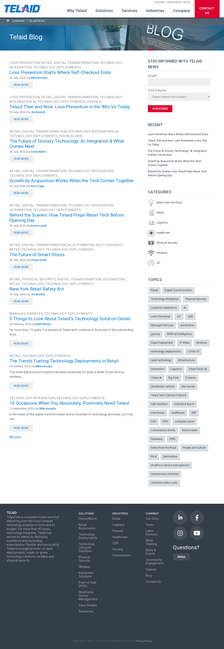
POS (153, 421)
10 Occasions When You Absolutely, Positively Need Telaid (69, 403)
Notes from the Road (169, 202)
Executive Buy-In (184, 404)
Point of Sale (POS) (87, 584)
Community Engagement (155, 561)
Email (181, 556)
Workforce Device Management (88, 595)
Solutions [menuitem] (104, 10)
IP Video (184, 342)
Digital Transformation (76, 63)
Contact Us (153, 581)
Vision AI (94, 102)
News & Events (151, 551)
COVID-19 (193, 351)
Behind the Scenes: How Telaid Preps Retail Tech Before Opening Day (177, 173)
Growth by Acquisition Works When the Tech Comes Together (71, 180)
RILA (153, 456)
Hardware (157, 439)
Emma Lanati (39, 225)
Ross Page (37, 186)
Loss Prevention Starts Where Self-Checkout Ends (60, 72)
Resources (86, 611)
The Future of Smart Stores (37, 254)
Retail (46, 63)
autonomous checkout (164, 474)
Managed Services (26, 314)
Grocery (117, 549)
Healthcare (163, 232)
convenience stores (163, 430)
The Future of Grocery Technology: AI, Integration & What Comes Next (177, 152)
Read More (21, 84)
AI (34, 102)
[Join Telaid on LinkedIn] (180, 518)
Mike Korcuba (39, 77)
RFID (78, 136)
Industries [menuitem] (155, 10)
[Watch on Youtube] (197, 533)
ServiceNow (170, 456)
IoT (158, 262)
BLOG (187, 2)
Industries (120, 513)
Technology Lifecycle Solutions (87, 547)
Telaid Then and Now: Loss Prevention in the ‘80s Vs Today (69, 106)
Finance (117, 531)
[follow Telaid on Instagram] (180, 533)
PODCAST (160, 2)
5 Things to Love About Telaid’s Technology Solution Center (70, 318)
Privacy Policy (144, 641)
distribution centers (163, 386)
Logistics (162, 222)
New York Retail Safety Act (36, 289)
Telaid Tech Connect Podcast (168, 395)
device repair (190, 430)
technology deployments (57, 67)
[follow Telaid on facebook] (197, 518)
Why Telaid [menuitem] (77, 10)
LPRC (172, 439)
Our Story (152, 518)
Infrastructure (186, 360)
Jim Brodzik (38, 112)
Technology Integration (91, 131)
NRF (193, 412)
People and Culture (194, 447)
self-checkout (109, 245)
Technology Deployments (88, 536)
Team (150, 525)
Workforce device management (170, 465)
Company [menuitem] (181, 10)
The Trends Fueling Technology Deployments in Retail (64, 361)
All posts (15, 437)
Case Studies (88, 605)
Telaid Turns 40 (198, 369)
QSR (190, 316)
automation (20, 210)
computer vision (184, 421)
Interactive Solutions (86, 574)
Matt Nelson (43, 324)
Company (18, 21)
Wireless (162, 252)
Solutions (86, 513)
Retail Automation (87, 526)
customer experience (164, 307)
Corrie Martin (38, 151)
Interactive (157, 369)
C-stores (191, 377)
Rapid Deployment (162, 342)
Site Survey (188, 386)
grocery (155, 334)
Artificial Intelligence (179, 334)
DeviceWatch (88, 518)
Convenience (121, 555)
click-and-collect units (164, 482)
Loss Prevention (24, 63)
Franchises (157, 412)
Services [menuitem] (129, 10)
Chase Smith (39, 260)
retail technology (26, 250)
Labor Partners (152, 532)
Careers (151, 569)
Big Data (173, 377)
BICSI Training (151, 542)
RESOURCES (175, 2)
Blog (149, 575)
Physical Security (39, 279)
